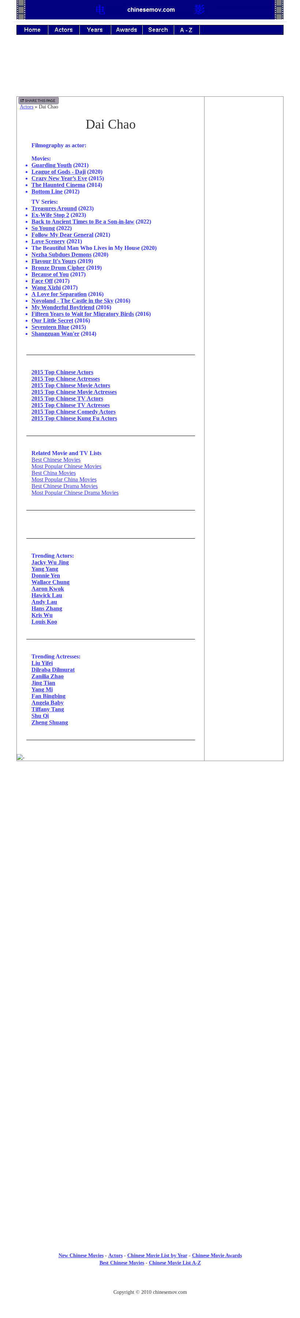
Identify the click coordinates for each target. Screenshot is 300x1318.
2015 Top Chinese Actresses (65, 379)
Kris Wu (42, 615)
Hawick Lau (46, 595)
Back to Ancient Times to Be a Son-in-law (82, 221)
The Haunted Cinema (58, 185)
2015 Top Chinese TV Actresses (70, 405)
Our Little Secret (52, 320)
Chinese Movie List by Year (157, 1255)
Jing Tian (43, 683)
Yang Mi (42, 689)
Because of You (50, 274)
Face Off (42, 281)
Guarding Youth (51, 165)
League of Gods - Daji (58, 172)
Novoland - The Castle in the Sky (72, 301)
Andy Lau (44, 602)
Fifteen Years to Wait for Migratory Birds (82, 314)
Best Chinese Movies (55, 460)
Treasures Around (54, 208)
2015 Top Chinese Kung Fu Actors (74, 418)
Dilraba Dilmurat (53, 670)
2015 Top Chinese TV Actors (67, 398)
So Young (43, 228)
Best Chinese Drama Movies (64, 486)
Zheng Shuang (49, 722)
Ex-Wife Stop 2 (50, 215)
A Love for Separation (59, 294)
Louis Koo (44, 622)
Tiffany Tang (47, 709)
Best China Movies (53, 473)
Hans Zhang (46, 608)
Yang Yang (44, 569)
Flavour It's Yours (53, 261)
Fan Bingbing (48, 696)
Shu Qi (40, 716)
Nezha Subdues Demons (61, 254)
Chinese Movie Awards (217, 1255)
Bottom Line (47, 191)
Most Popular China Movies (64, 479)
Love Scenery (48, 241)
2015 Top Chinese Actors (62, 372)
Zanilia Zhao (47, 676)
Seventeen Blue (50, 327)
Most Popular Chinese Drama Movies (75, 493)
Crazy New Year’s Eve (59, 178)
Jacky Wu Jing (50, 562)
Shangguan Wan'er (55, 334)
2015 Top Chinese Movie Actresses (74, 392)
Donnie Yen (45, 575)
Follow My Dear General (62, 235)
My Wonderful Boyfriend (62, 307)
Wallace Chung (50, 582)
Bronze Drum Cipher (58, 268)
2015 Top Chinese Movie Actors (70, 385)
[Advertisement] (150, 70)
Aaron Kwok (47, 589)
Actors (26, 107)
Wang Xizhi (46, 287)
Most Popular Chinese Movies (66, 466)
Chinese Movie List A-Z (175, 1263)
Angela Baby (47, 702)
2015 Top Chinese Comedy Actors (73, 412)
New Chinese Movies (81, 1255)
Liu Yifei (42, 663)
